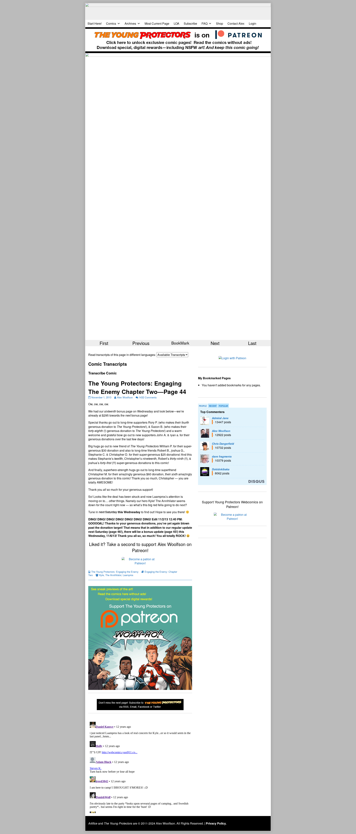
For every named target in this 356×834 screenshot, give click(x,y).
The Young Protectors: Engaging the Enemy (115, 571)
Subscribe (190, 23)
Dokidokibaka (220, 469)
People (203, 406)
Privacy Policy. (216, 823)
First (104, 343)
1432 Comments (148, 397)
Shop (219, 23)
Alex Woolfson (125, 397)
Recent (213, 406)
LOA (176, 23)
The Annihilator (113, 575)
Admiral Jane (220, 418)
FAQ (204, 23)
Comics (111, 23)
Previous (140, 343)
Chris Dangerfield (223, 443)
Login (252, 23)
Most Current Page (157, 23)
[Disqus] (140, 766)
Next (215, 343)
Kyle (101, 575)
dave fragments (222, 456)
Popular (223, 406)
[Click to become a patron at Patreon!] (140, 561)
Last (252, 343)
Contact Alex (236, 23)
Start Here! (95, 23)
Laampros (128, 575)
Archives (130, 23)
